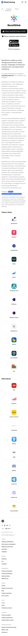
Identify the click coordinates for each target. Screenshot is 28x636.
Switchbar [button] (4, 549)
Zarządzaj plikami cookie (7, 532)
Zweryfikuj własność (8, 75)
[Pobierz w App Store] (14, 41)
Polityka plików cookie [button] (7, 620)
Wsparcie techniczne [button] (7, 588)
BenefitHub (8, 10)
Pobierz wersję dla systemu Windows (15, 36)
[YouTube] (7, 525)
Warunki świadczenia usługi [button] (9, 627)
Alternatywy (6, 379)
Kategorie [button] (4, 563)
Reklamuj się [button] (5, 578)
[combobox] (9, 528)
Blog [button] (3, 590)
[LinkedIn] (4, 525)
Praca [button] (3, 605)
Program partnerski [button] (7, 593)
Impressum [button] (4, 632)
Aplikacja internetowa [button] (7, 546)
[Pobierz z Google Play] (14, 45)
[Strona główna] (8, 2)
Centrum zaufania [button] (6, 615)
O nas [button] (3, 603)
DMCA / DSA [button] (5, 629)
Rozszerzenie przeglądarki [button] (9, 544)
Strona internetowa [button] (15, 49)
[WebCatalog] (3, 521)
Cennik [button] (3, 585)
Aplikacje (9, 9)
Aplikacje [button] (4, 558)
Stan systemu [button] (5, 595)
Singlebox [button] (4, 551)
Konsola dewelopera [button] (7, 571)
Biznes (17, 9)
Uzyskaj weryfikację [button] (7, 573)
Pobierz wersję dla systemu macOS (15, 31)
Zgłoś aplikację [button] (6, 576)
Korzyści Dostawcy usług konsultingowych (11, 193)
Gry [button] (2, 561)
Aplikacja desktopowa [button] (7, 541)
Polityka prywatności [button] (7, 617)
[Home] (2, 9)
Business (11, 191)
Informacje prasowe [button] (7, 608)
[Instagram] (9, 525)
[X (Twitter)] (2, 525)
